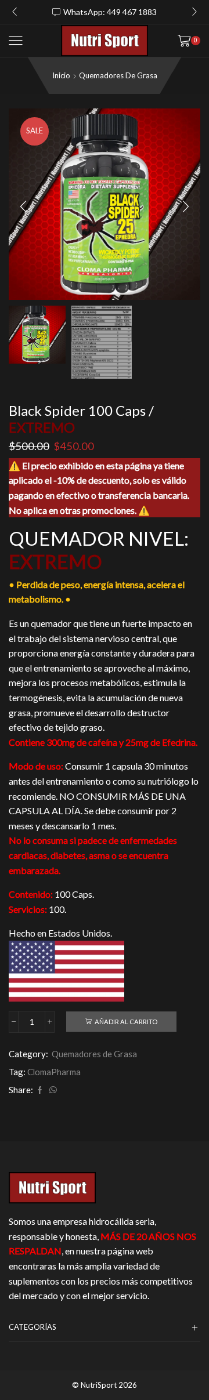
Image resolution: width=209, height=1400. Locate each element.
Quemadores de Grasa (118, 75)
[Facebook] (39, 1090)
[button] (14, 12)
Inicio (61, 75)
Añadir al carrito (126, 1021)
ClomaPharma (54, 1072)
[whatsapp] (51, 1090)
